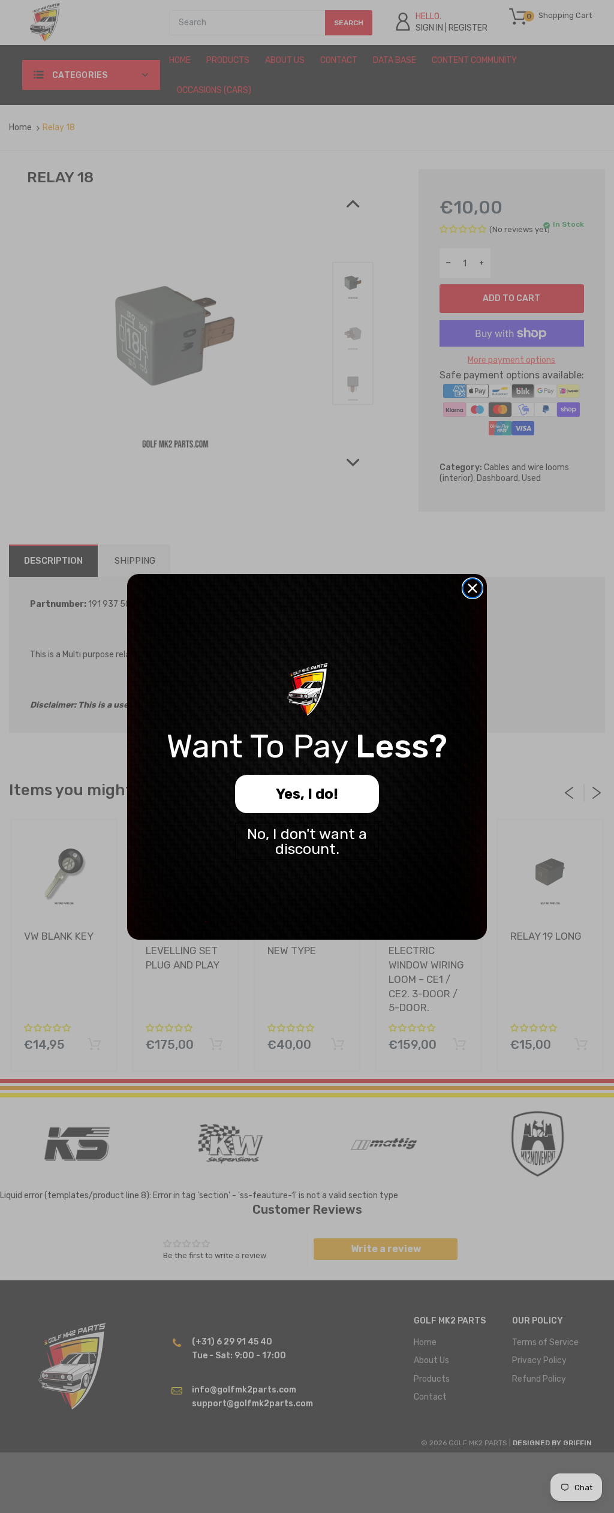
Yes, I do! (307, 794)
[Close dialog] (472, 588)
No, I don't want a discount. (307, 841)
